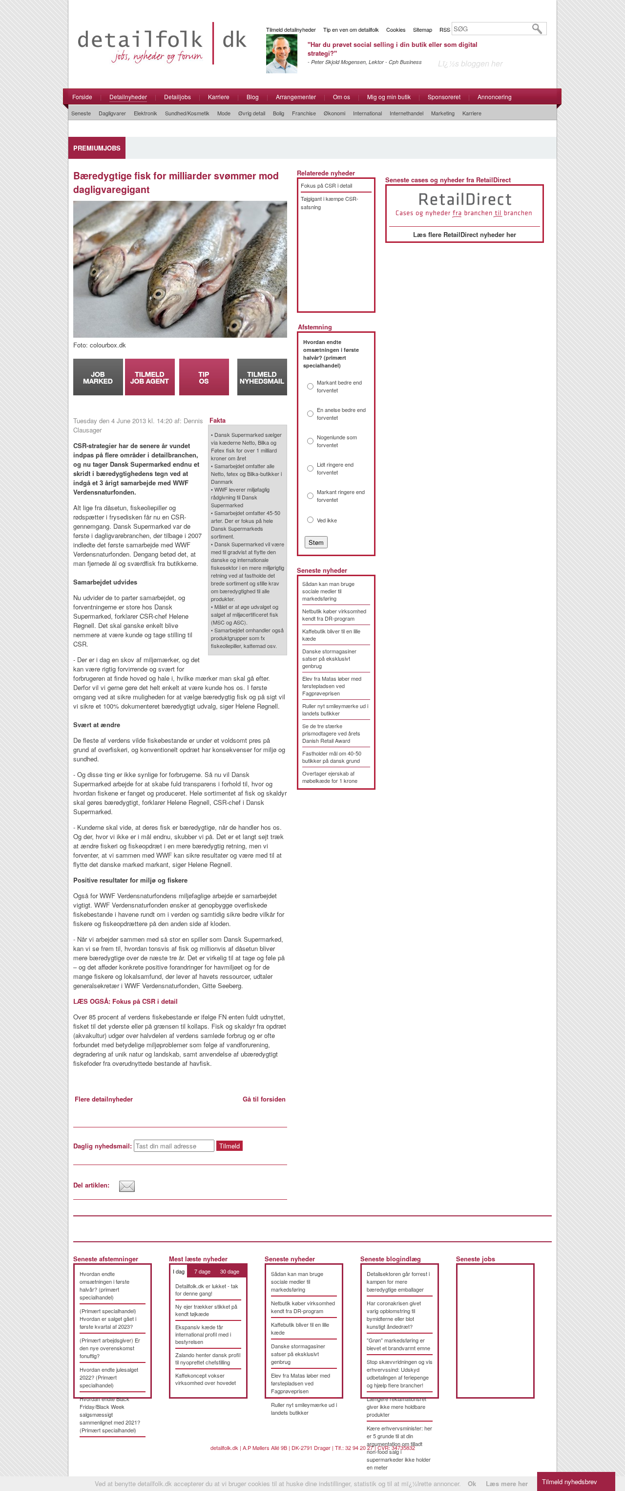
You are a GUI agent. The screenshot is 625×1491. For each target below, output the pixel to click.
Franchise (304, 113)
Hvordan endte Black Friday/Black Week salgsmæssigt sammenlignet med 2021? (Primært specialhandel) (110, 1414)
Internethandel (406, 113)
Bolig (278, 113)
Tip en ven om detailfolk (351, 29)
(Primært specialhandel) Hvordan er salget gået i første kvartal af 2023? (108, 1318)
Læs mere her (507, 1483)
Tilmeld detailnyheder (291, 29)
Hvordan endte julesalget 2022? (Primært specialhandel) (109, 1377)
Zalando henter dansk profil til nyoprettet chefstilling (207, 1358)
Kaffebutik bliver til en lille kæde (331, 634)
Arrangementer (296, 96)
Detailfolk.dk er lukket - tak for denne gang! (206, 1289)
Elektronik (145, 113)
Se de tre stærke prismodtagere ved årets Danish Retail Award (331, 733)
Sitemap (422, 29)
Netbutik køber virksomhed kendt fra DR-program (334, 614)
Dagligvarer (112, 113)
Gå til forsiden (264, 1098)
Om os (341, 96)
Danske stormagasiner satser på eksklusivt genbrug (329, 658)
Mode (223, 113)
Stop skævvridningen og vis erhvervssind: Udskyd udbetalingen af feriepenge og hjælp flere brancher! (400, 1373)
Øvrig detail (251, 113)
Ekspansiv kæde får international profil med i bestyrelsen (203, 1334)
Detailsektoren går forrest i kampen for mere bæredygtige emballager (398, 1281)
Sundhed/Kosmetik (187, 113)
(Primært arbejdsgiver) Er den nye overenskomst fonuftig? (110, 1348)
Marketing (443, 113)
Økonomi (334, 113)
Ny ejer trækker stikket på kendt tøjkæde (206, 1310)
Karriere (218, 96)
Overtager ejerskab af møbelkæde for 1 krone (329, 776)
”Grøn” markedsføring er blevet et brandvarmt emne (398, 1344)
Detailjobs (177, 96)
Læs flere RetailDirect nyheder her (464, 234)
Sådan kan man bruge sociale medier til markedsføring (328, 591)
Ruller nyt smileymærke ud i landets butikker (335, 709)
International (367, 113)
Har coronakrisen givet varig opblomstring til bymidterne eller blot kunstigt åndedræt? (394, 1314)
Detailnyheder (128, 96)
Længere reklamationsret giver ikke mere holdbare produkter (396, 1406)
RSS (444, 29)
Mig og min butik (389, 96)
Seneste (81, 113)
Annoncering (495, 96)
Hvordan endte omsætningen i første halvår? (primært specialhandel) (104, 1285)
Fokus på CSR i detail (326, 185)
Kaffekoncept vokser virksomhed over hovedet (205, 1378)
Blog (253, 96)
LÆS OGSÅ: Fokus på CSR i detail (125, 1001)
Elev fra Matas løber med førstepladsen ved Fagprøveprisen (331, 685)
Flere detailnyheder (104, 1098)
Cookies (396, 29)
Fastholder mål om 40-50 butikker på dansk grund (331, 756)
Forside (82, 96)
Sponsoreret (444, 96)
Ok (472, 1483)
